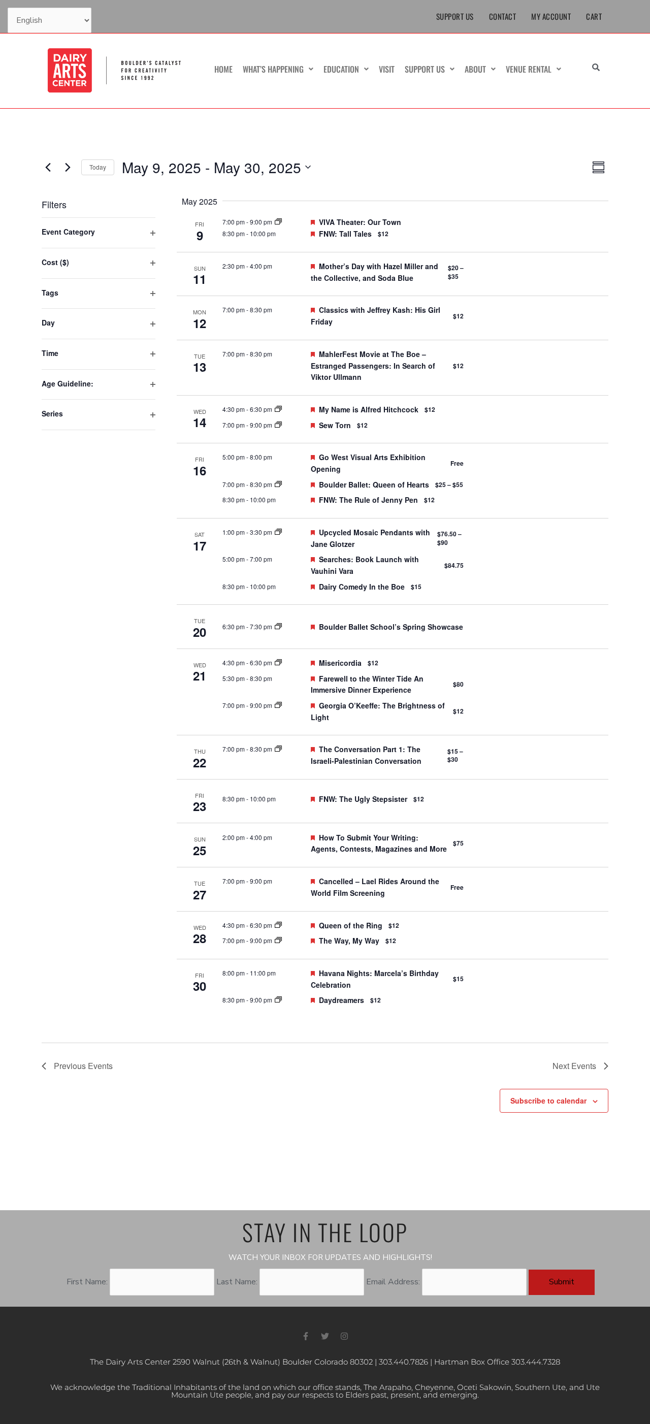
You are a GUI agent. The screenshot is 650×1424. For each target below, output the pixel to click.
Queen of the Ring (350, 925)
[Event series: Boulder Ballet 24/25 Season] (278, 484)
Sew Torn (335, 425)
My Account (551, 16)
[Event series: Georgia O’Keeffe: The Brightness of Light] (278, 705)
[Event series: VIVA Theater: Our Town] (278, 221)
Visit (387, 69)
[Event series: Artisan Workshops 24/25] (278, 532)
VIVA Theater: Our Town (360, 222)
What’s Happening (273, 69)
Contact (502, 16)
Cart (594, 16)
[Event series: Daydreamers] (278, 999)
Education (341, 69)
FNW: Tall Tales (345, 234)
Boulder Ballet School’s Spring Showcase (391, 627)
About (475, 69)
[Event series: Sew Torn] (278, 424)
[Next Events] (67, 167)
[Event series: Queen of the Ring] (278, 925)
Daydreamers (341, 1000)
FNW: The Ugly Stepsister (363, 799)
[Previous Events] (48, 167)
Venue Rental (528, 69)
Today (97, 167)
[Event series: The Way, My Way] (278, 940)
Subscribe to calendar (548, 1100)
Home (223, 69)
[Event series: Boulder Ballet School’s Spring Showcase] (278, 626)
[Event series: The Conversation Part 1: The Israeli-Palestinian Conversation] (278, 749)
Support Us (455, 16)
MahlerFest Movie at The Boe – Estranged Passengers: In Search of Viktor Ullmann (373, 365)
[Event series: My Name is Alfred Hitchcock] (278, 409)
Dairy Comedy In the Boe (362, 586)
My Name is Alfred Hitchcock (368, 409)
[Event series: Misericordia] (278, 662)
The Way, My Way (349, 940)
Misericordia (340, 663)
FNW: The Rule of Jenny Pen (368, 500)
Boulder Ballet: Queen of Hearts (374, 484)
